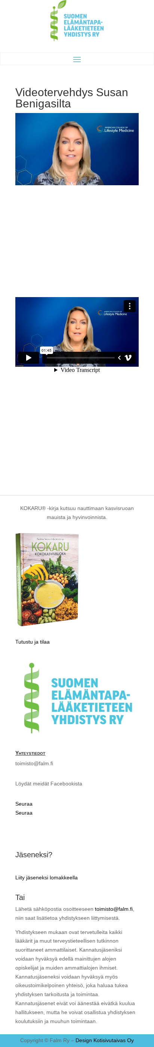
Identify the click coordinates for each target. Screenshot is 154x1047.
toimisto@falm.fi (114, 909)
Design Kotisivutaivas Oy (105, 1040)
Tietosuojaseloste (44, 832)
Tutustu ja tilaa (32, 642)
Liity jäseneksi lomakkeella (46, 877)
